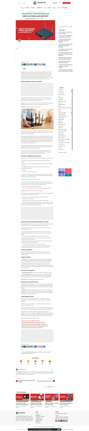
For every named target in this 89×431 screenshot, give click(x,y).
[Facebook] (61, 169)
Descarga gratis (65, 97)
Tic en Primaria (65, 144)
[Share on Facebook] (17, 51)
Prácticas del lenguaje (65, 124)
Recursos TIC (65, 127)
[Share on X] (17, 53)
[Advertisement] (37, 53)
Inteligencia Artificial (65, 114)
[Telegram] (61, 175)
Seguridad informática (65, 135)
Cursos (65, 96)
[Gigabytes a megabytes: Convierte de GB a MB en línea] (52, 398)
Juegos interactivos (65, 117)
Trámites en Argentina (65, 145)
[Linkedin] (66, 421)
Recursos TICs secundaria (65, 130)
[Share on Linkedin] (17, 57)
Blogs (37, 412)
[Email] (17, 64)
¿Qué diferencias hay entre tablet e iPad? (33, 106)
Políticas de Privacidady (42, 429)
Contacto (57, 412)
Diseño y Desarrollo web (65, 101)
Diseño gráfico (65, 99)
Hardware (65, 106)
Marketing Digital (65, 119)
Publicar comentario (50, 386)
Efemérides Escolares (65, 104)
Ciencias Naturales (65, 92)
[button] (59, 429)
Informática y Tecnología (65, 112)
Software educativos (65, 137)
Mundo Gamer (65, 122)
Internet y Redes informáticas (27, 13)
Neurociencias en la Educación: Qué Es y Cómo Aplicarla (33, 322)
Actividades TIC (65, 89)
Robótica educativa (65, 134)
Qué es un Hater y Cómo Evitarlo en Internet (31, 320)
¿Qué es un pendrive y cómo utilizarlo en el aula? (34, 279)
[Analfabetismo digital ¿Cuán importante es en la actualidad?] (37, 398)
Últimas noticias (65, 149)
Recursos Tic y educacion (65, 129)
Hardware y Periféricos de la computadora (41, 13)
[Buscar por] (64, 26)
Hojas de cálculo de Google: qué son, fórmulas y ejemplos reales (35, 325)
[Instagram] (61, 172)
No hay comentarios (23, 406)
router (33, 353)
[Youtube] (68, 172)
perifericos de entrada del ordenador (26, 353)
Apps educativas (65, 91)
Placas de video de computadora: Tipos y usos (34, 190)
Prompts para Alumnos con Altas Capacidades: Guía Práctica (34, 324)
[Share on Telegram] (17, 62)
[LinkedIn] (54, 369)
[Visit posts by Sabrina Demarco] (27, 18)
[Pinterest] (68, 169)
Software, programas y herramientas (65, 139)
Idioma (65, 109)
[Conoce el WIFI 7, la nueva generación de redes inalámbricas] (22, 398)
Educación (65, 102)
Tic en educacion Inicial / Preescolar (65, 142)
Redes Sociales (65, 132)
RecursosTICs (40, 312)
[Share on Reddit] (17, 60)
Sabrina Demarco (32, 18)
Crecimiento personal (65, 94)
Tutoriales (65, 147)
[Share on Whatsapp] (17, 55)
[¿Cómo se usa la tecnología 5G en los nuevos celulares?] (66, 398)
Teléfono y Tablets (65, 140)
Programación (48, 401)
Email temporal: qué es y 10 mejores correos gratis (32, 327)
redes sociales (35, 315)
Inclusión (65, 111)
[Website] (53, 369)
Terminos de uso (49, 429)
